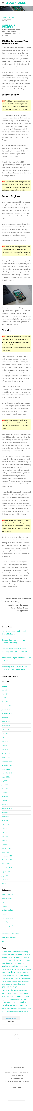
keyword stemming (8, 30)
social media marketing (9, 938)
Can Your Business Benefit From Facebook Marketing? (14, 641)
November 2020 (7, 860)
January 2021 (6, 852)
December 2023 (7, 714)
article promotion (17, 957)
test (3, 942)
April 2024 (5, 698)
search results (14, 1000)
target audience (27, 1008)
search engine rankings (10, 993)
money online (6, 981)
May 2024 (5, 694)
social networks (18, 1008)
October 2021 (6, 816)
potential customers (19, 984)
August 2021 (6, 824)
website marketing (23, 1011)
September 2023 (7, 725)
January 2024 (6, 710)
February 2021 (6, 848)
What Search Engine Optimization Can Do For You (16, 659)
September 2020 (7, 868)
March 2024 (5, 702)
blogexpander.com (11, 1018)
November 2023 (7, 718)
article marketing (7, 898)
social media (6, 1003)
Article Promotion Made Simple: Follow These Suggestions (18, 608)
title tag (4, 1011)
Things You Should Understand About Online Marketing (16, 632)
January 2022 (6, 804)
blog (3, 902)
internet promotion (19, 969)
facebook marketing (8, 910)
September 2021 (7, 820)
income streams (23, 966)
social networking (8, 1008)
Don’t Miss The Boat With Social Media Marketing (18, 600)
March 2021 (5, 844)
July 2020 (5, 876)
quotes (4, 930)
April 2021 (5, 840)
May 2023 (5, 741)
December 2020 (7, 856)
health (4, 914)
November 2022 (7, 765)
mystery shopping (16, 981)
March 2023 (5, 749)
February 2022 (6, 801)
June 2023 (5, 737)
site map (5, 36)
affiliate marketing (7, 894)
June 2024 (5, 690)
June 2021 (5, 832)
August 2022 (6, 777)
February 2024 (6, 706)
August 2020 (6, 872)
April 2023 (5, 745)
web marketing (12, 1011)
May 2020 (5, 883)
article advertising (17, 954)
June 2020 (5, 880)
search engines (17, 34)
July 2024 (5, 686)
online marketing (7, 984)
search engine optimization (8, 26)
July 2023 (5, 733)
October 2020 (6, 864)
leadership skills (23, 972)
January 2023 (6, 757)
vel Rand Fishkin (8, 17)
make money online (8, 926)
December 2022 (7, 761)
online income (25, 981)
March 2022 (5, 797)
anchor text (6, 954)
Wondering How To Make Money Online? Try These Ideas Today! (14, 667)
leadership (5, 922)
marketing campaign (8, 978)
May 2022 (5, 789)
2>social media (7, 952)
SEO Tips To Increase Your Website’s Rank (15, 42)
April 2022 (5, 793)
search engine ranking (21, 990)
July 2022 (5, 781)
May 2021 (5, 836)
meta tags (28, 978)
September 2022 (7, 773)
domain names (11, 963)
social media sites (21, 1005)
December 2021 (7, 808)
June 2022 (5, 785)
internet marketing (7, 918)
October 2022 (6, 769)
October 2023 (6, 721)
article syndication (18, 960)
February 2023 (6, 753)
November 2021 (7, 812)
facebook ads (21, 963)
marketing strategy (20, 978)
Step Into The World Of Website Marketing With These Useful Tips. (15, 650)
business (4, 906)
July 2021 (5, 828)
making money (6, 975)
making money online (20, 975)
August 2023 (6, 729)
